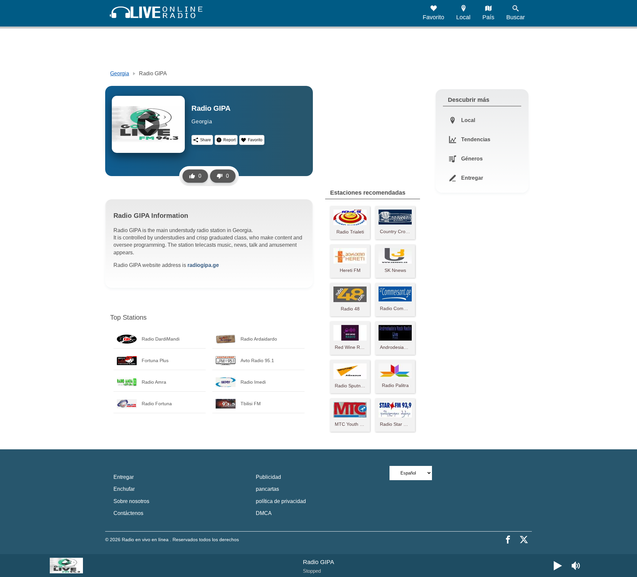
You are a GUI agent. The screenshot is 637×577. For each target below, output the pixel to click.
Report (229, 140)
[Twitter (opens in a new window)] (524, 539)
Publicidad (268, 477)
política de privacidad (281, 501)
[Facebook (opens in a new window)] (508, 539)
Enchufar (124, 489)
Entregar (123, 477)
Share (205, 140)
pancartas (267, 489)
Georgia (119, 73)
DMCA (264, 513)
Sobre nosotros (131, 501)
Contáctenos (128, 513)
